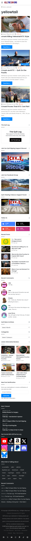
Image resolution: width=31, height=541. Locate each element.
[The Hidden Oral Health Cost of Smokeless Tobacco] (5, 264)
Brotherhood (15, 470)
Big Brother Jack (6, 470)
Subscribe (6, 395)
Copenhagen (11, 472)
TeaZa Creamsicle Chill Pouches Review (7, 374)
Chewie (4, 34)
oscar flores (11, 313)
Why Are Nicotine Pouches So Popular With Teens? (20, 255)
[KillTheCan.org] (10, 2)
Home (4, 7)
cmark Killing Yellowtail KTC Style (15, 36)
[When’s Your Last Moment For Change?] (5, 271)
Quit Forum (17, 530)
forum (3, 475)
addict (12, 467)
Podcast (10, 533)
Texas (20, 478)
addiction (18, 467)
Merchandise (20, 533)
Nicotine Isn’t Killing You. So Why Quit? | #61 (20, 247)
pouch (9, 478)
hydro (8, 475)
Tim (9, 305)
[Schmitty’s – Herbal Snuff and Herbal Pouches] (8, 350)
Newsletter (24, 530)
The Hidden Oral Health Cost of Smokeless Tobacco (20, 262)
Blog (14, 533)
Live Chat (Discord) (9, 530)
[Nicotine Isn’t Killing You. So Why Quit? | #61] (5, 249)
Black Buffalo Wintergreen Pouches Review (22, 357)
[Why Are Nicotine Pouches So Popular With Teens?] (5, 256)
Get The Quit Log (15, 140)
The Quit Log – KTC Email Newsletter (16, 493)
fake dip (24, 472)
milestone (14, 475)
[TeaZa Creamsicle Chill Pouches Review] (8, 367)
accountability (5, 467)
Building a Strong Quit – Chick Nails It (16, 502)
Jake (9, 283)
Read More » (6, 47)
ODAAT (4, 478)
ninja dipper (21, 475)
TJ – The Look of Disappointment (17, 240)
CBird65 (22, 470)
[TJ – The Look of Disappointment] (5, 241)
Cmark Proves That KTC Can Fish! (15, 106)
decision (18, 472)
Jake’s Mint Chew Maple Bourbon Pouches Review (21, 374)
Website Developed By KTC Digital (16, 513)
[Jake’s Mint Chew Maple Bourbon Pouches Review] (23, 367)
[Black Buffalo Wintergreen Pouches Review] (23, 350)
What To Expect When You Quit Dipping (16, 488)
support (15, 478)
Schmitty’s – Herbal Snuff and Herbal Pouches (7, 357)
